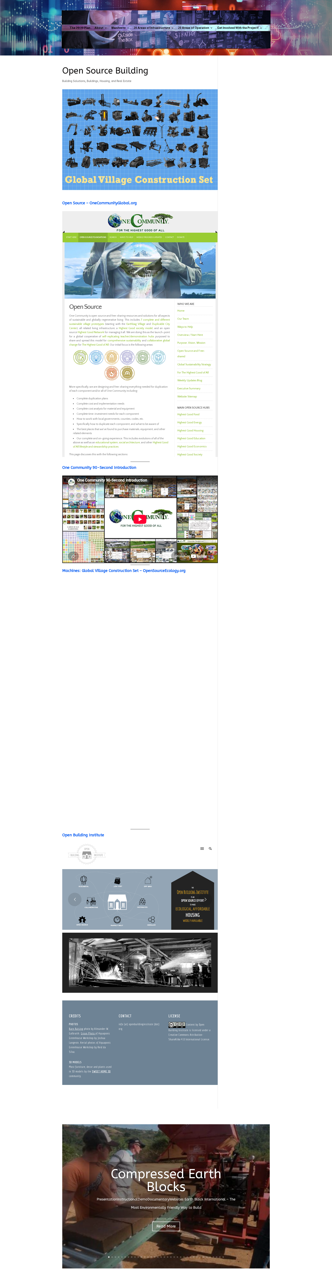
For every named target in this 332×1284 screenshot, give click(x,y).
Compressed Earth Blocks (166, 1180)
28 (197, 1257)
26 (190, 1257)
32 (210, 1257)
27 (193, 1257)
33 (213, 1257)
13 (148, 1257)
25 (187, 1257)
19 (167, 1257)
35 (220, 1257)
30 (203, 1257)
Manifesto (118, 27)
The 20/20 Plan (80, 27)
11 (141, 1257)
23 (180, 1257)
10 (138, 1257)
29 (200, 1257)
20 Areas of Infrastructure (152, 27)
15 (154, 1257)
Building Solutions (73, 81)
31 (207, 1257)
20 (171, 1257)
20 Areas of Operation (193, 27)
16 (158, 1257)
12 (144, 1257)
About (99, 27)
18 (164, 1257)
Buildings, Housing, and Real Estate (109, 81)
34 (216, 1257)
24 (184, 1257)
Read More (166, 1226)
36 (223, 1257)
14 (151, 1257)
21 (174, 1257)
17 (161, 1257)
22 (177, 1257)
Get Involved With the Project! (238, 27)
